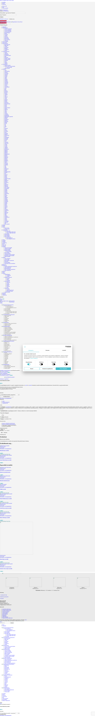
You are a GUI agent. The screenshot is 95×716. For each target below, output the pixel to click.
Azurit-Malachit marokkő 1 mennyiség (8, 394)
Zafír (5, 223)
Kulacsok (6, 36)
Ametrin (5, 76)
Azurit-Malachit (8, 406)
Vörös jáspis (6, 221)
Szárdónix (6, 197)
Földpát (3, 239)
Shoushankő (6, 188)
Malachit (5, 153)
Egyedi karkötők (7, 249)
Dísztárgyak (6, 54)
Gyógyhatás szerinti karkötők (9, 254)
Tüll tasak (6, 40)
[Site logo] (5, 21)
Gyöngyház (6, 114)
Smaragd (5, 192)
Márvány (6, 155)
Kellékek (3, 257)
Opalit (5, 167)
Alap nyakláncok (7, 258)
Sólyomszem (6, 193)
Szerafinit (6, 200)
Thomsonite (6, 210)
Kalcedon (6, 128)
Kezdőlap (2, 370)
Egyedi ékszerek (7, 44)
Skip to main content (10, 0)
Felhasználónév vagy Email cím (7, 12)
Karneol (5, 130)
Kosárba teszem (6, 396)
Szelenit (5, 198)
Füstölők (3, 241)
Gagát (5, 110)
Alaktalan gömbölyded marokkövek (10, 266)
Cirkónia (5, 94)
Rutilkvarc (6, 185)
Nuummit (6, 163)
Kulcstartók (6, 37)
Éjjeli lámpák (6, 665)
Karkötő (8, 278)
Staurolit (5, 195)
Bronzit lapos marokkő (4, 559)
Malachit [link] (4, 385)
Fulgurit (5, 108)
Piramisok (6, 60)
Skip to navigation (3, 0)
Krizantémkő (6, 137)
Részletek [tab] (47, 350)
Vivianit (5, 220)
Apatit (5, 78)
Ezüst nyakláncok (7, 236)
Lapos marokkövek (7, 267)
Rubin (5, 183)
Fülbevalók (6, 45)
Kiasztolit (6, 133)
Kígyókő (5, 134)
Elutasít (31, 368)
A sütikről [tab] (64, 350)
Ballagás (3, 225)
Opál (5, 166)
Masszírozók (6, 344)
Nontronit (6, 162)
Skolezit (5, 191)
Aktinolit (5, 72)
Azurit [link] (2, 385)
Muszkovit (6, 160)
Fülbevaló (8, 282)
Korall (5, 136)
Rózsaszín (4, 293)
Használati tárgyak (7, 55)
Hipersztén (6, 121)
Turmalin (6, 216)
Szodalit (5, 202)
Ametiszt (5, 75)
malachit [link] (16, 385)
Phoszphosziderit (7, 171)
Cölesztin (6, 96)
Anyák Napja (4, 42)
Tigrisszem (6, 212)
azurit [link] (12, 385)
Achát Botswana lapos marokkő (5, 508)
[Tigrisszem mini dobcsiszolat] (5, 467)
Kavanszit (6, 131)
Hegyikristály (6, 115)
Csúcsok (8, 289)
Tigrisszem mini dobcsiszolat (5, 472)
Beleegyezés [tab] (31, 350)
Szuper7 (5, 205)
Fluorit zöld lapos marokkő (5, 517)
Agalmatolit (4, 26)
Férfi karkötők (6, 252)
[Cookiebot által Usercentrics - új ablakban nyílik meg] (66, 347)
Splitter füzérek (7, 68)
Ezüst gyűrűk (6, 233)
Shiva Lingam (6, 187)
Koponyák (6, 57)
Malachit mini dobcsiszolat (5, 480)
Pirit (5, 173)
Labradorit (6, 142)
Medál (8, 279)
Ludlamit (6, 148)
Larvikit (5, 145)
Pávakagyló (6, 168)
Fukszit (5, 106)
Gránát (5, 112)
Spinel (5, 194)
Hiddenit (5, 120)
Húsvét (3, 243)
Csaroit (5, 98)
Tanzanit (5, 206)
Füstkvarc (6, 109)
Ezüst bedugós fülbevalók (11, 231)
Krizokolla (6, 138)
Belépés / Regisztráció (6, 700)
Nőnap (3, 272)
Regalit (5, 179)
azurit (26, 385)
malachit (30, 385)
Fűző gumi (6, 261)
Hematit (5, 118)
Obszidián (6, 164)
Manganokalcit (7, 154)
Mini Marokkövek (7, 268)
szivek (5, 61)
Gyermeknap (4, 242)
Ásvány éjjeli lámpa (7, 30)
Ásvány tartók (6, 259)
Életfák (5, 33)
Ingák (5, 56)
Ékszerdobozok (7, 32)
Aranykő (5, 81)
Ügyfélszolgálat (5, 613)
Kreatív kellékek (7, 262)
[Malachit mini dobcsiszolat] (5, 475)
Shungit (5, 189)
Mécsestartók (6, 38)
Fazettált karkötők (7, 250)
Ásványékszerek (5, 43)
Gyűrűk (5, 46)
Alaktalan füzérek (7, 65)
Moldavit (3, 271)
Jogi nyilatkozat (5, 614)
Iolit (5, 124)
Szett (7, 287)
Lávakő (5, 146)
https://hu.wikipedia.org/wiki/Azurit (8, 423)
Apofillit (5, 79)
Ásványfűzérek (4, 64)
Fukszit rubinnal (7, 107)
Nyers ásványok (7, 39)
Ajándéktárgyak (5, 27)
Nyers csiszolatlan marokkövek (9, 269)
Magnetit (5, 150)
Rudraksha (6, 184)
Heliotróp (6, 117)
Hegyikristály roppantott (8, 116)
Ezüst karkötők (7, 234)
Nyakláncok (6, 49)
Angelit (5, 77)
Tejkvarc (5, 207)
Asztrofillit (6, 82)
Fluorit (5, 105)
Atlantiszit (6, 83)
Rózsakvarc (6, 182)
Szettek (5, 50)
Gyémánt (6, 113)
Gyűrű (8, 283)
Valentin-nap (4, 295)
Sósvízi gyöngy (9, 67)
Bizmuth (5, 90)
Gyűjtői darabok (7, 292)
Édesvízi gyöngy (7, 103)
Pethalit (5, 170)
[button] (2, 446)
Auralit (5, 85)
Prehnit (5, 176)
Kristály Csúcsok (7, 58)
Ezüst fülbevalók (7, 230)
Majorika (6, 152)
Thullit (5, 211)
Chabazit (5, 93)
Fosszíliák (6, 34)
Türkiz (5, 215)
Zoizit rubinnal (7, 224)
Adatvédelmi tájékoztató (6, 609)
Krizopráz (6, 139)
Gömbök (6, 355)
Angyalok (6, 53)
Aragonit (5, 80)
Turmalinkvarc (6, 217)
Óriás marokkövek (7, 270)
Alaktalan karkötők (7, 248)
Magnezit (6, 151)
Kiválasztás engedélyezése (47, 368)
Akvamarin (6, 73)
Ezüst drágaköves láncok (11, 238)
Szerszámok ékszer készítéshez (9, 263)
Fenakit (5, 104)
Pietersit (5, 172)
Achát (5, 70)
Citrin (5, 95)
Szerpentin (6, 201)
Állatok (5, 52)
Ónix (5, 165)
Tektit (5, 208)
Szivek (5, 359)
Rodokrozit (6, 180)
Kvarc (5, 141)
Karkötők (3, 246)
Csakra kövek (7, 347)
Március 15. (4, 264)
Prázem (5, 175)
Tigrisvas (6, 213)
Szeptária (6, 199)
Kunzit (5, 140)
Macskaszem (6, 149)
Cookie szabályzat (5, 612)
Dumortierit (6, 102)
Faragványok (6, 288)
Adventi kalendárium (8, 28)
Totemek (5, 63)
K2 (4, 127)
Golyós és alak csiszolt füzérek (9, 66)
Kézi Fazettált (9, 251)
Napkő (5, 161)
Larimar (5, 144)
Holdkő (5, 122)
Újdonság (4, 294)
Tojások (5, 62)
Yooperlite (6, 222)
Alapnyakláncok (7, 365)
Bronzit (5, 92)
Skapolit (5, 190)
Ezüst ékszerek (7, 281)
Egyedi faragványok (10, 290)
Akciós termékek (5, 41)
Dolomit (5, 101)
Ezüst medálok (7, 235)
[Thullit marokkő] (3, 484)
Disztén (5, 100)
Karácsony (4, 245)
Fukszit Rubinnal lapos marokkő (6, 498)
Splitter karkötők (7, 256)
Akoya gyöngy (7, 71)
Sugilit (5, 196)
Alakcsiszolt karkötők (8, 247)
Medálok (5, 48)
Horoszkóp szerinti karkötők (9, 255)
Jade (5, 125)
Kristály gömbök (7, 59)
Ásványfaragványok (5, 51)
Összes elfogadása (63, 368)
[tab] (3, 401)
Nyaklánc (8, 280)
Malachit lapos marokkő (4, 450)
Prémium (3, 273)
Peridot (5, 169)
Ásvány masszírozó (7, 31)
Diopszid (6, 99)
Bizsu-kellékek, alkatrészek (9, 260)
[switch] (41, 364)
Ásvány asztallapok (7, 29)
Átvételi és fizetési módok (6, 610)
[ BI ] (26, 619)
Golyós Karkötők (7, 253)
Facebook (2, 598)
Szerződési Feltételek (6, 611)
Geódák (5, 35)
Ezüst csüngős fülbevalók (11, 232)
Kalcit (5, 129)
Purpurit (5, 177)
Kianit (5, 132)
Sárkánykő (6, 186)
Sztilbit (5, 204)
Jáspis (5, 126)
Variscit (5, 219)
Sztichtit (5, 203)
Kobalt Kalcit (6, 135)
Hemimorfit (6, 119)
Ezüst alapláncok (9, 237)
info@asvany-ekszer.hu (4, 596)
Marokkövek (4, 265)
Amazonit (6, 74)
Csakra (5, 97)
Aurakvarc (6, 84)
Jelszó (3, 14)
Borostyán (6, 91)
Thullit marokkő (3, 489)
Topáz (5, 214)
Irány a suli (4, 244)
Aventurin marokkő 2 (4, 372)
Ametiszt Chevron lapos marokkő (6, 568)
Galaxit (5, 111)
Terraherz (6, 209)
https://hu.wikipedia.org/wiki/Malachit (8, 424)
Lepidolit (6, 147)
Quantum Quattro (7, 178)
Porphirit (5, 174)
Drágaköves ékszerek (8, 277)
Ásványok (4, 69)
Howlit (5, 123)
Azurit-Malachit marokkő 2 (5, 375)
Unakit (5, 218)
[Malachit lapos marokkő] (4, 445)
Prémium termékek (3, 20)
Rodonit (5, 181)
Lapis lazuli (6, 143)
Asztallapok (9, 275)
